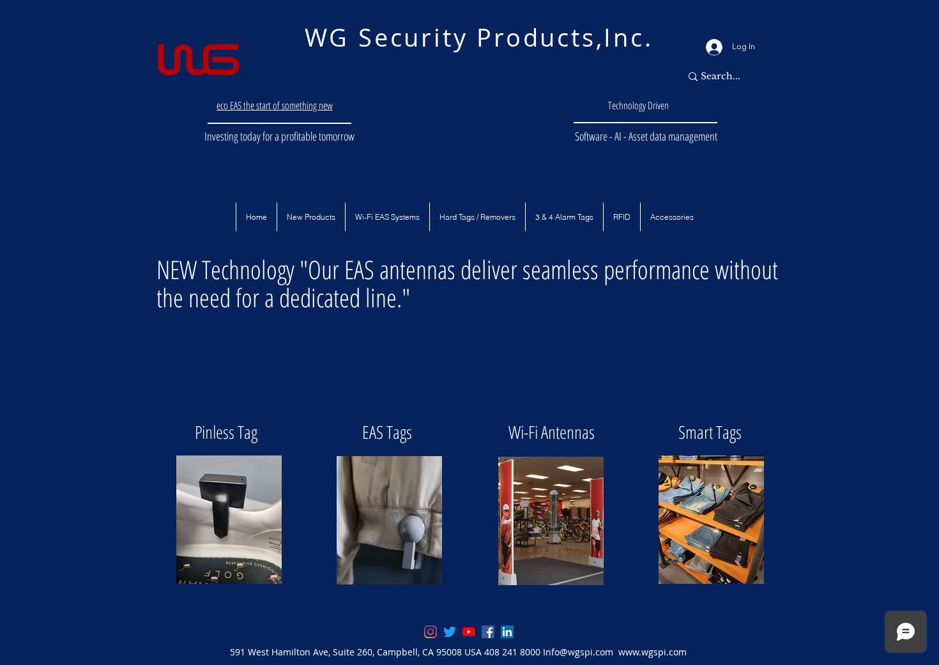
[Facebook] (488, 631)
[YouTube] (468, 631)
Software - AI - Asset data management (646, 136)
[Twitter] (449, 631)
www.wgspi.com (652, 652)
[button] (256, 217)
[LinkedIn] (507, 631)
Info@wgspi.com (578, 652)
